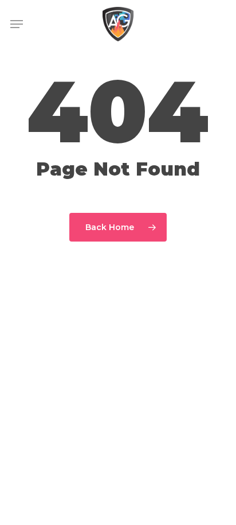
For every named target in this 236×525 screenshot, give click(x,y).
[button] (16, 24)
